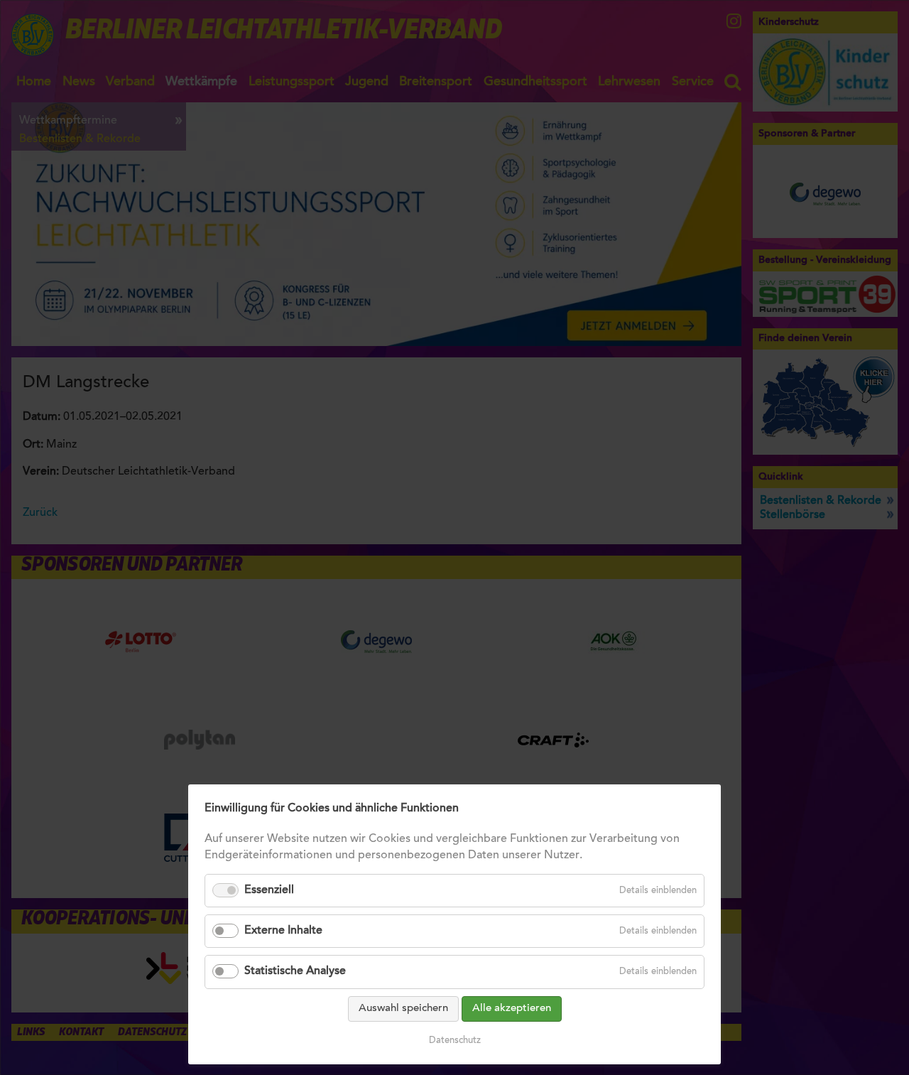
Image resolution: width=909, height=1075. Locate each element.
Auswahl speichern (403, 1008)
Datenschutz (455, 1040)
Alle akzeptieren (511, 1008)
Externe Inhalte (283, 930)
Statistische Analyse (295, 971)
